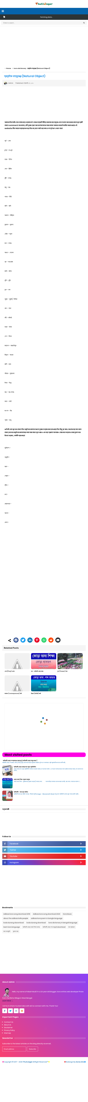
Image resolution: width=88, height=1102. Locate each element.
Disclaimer (8, 1027)
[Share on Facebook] (16, 640)
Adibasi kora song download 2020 (46, 914)
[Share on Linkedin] (30, 640)
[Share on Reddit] (51, 640)
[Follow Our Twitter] (10, 1010)
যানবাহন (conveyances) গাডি (13, 693)
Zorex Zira (81, 1062)
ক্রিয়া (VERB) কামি (36, 693)
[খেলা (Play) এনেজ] (17, 661)
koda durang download (36, 923)
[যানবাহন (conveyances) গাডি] (17, 683)
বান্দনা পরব (15, 931)
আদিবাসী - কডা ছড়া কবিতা (21, 792)
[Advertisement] (44, 46)
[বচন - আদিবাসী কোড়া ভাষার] (43, 661)
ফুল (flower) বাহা (62, 671)
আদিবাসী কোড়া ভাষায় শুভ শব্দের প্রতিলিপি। (25, 767)
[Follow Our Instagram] (16, 1010)
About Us (7, 1025)
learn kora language (11, 927)
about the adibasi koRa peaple (15, 918)
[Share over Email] (57, 640)
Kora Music (67, 914)
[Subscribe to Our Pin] (21, 1010)
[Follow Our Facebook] (4, 1010)
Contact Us (8, 1022)
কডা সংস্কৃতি (6, 931)
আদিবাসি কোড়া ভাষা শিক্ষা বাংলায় (31, 927)
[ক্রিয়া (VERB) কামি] (43, 683)
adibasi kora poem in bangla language (46, 918)
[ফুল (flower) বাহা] (70, 661)
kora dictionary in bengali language (63, 923)
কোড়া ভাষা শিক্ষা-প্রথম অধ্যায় (22, 779)
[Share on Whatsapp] (44, 640)
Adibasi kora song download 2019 (16, 914)
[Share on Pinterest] (37, 640)
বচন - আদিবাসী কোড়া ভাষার (37, 671)
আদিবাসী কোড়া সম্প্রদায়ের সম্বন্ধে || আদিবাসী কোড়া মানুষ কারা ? (20, 760)
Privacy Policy (9, 1030)
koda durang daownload (13, 923)
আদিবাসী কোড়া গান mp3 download (54, 927)
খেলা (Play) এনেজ (9, 671)
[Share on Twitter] (23, 640)
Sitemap (7, 1033)
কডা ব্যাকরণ (71, 927)
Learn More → (7, 1001)
